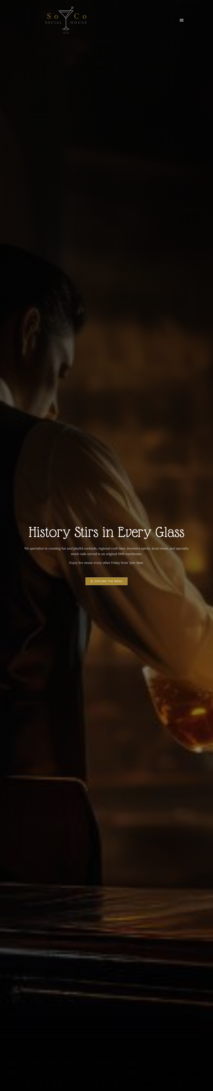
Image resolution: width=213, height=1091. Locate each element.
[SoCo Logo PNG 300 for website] (66, 8)
